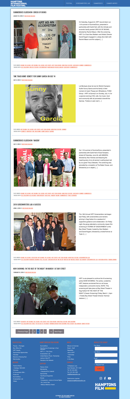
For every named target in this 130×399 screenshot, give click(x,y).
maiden (53, 195)
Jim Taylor (60, 259)
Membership (43, 369)
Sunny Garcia (45, 131)
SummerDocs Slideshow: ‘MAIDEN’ (26, 140)
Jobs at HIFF (71, 352)
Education (34, 257)
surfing (51, 131)
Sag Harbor (83, 259)
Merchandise (16, 359)
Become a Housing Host (20, 357)
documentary (43, 67)
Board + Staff (71, 348)
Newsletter (70, 350)
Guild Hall (48, 195)
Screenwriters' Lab (92, 259)
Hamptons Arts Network (46, 360)
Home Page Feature (67, 65)
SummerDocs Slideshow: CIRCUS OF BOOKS (29, 12)
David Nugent (40, 195)
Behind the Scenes (26, 65)
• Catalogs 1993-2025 (19, 368)
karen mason (51, 67)
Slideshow (76, 65)
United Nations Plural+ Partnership (49, 356)
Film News (23, 322)
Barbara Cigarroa (34, 259)
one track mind (36, 131)
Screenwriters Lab (84, 257)
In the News (70, 359)
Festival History (17, 366)
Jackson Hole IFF (45, 358)
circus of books (34, 67)
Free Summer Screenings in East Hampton (49, 348)
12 (51, 331)
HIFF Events (48, 65)
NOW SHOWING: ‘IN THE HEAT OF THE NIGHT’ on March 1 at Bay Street (39, 268)
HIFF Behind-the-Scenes (38, 65)
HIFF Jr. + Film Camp (46, 351)
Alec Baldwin (25, 67)
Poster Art (16, 374)
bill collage (43, 259)
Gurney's (23, 131)
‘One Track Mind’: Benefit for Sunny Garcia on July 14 (34, 76)
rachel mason (59, 67)
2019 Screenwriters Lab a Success (27, 204)
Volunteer (15, 355)
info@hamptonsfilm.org (73, 374)
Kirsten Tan (67, 259)
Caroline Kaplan (52, 259)
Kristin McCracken (29, 16)
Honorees (15, 370)
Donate (42, 378)
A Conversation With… (19, 372)
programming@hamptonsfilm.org (76, 380)
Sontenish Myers (103, 259)
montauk (29, 131)
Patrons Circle (44, 367)
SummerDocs (87, 65)
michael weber (75, 259)
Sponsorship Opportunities (20, 352)
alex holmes (32, 195)
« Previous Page (22, 331)
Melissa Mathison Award (48, 384)
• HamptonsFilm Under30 (47, 371)
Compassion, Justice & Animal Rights (51, 380)
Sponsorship (43, 373)
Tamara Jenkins (112, 259)
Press (69, 357)
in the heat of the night (42, 324)
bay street (32, 324)
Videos (15, 381)
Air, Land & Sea (45, 382)
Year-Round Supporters (46, 376)
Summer (81, 65)
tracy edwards (72, 195)
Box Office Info (17, 348)
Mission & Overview (72, 346)
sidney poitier (85, 324)
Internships (71, 355)
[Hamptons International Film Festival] (19, 6)
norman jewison (54, 324)
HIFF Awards (16, 350)
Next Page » (59, 331)
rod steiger (70, 324)
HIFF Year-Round (56, 65)
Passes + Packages (18, 346)
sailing (57, 195)
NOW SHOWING (71, 322)
